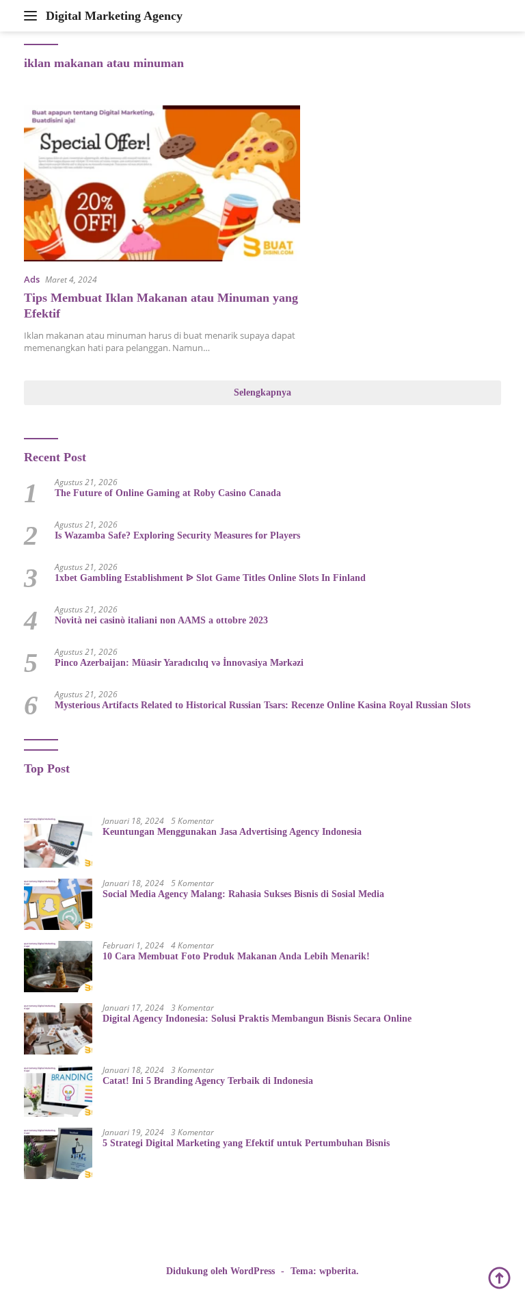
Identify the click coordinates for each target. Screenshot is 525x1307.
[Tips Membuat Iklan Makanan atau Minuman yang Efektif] (162, 183)
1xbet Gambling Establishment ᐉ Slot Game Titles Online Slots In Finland (210, 578)
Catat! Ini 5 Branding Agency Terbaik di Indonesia (208, 1081)
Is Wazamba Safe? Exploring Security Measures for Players (177, 535)
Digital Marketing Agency (114, 16)
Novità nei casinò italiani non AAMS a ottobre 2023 (161, 620)
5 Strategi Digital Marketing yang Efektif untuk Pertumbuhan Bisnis (246, 1143)
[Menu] (33, 15)
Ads (32, 279)
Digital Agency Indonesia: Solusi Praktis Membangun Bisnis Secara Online (257, 1018)
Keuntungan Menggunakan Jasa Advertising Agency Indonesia (232, 832)
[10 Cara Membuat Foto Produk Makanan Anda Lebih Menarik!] (58, 966)
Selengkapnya (262, 392)
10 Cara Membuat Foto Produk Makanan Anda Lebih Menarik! (236, 956)
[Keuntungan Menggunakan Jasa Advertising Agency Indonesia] (58, 842)
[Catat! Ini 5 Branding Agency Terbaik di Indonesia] (58, 1091)
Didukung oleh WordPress (220, 1271)
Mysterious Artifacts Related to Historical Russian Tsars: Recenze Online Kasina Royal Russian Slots (262, 705)
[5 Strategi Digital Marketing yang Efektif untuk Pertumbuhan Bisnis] (58, 1153)
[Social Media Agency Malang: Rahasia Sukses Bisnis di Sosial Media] (58, 904)
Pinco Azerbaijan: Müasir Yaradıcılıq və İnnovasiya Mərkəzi (179, 663)
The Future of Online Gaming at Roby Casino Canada (168, 493)
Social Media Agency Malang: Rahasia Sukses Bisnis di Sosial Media (243, 894)
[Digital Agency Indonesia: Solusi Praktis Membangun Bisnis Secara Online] (58, 1028)
